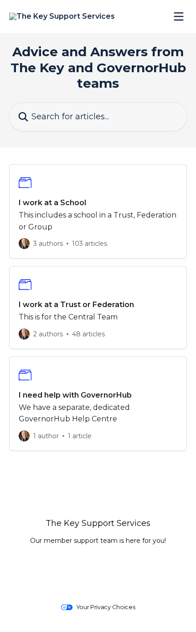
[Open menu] (178, 16)
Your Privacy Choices (105, 607)
